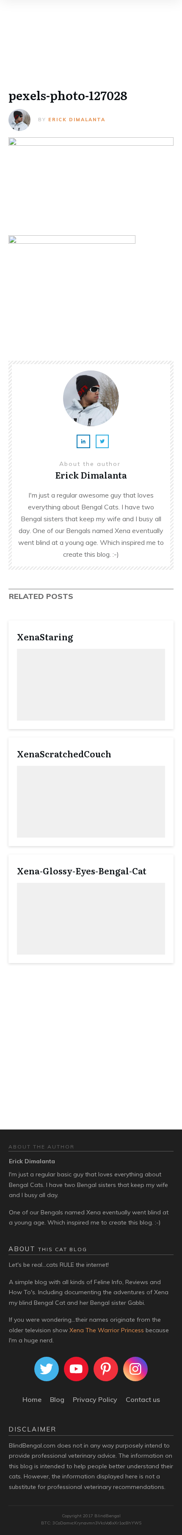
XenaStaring (45, 636)
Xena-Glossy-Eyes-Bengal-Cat (81, 870)
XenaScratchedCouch (64, 753)
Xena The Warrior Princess (106, 1330)
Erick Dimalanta (76, 119)
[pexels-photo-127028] (91, 180)
